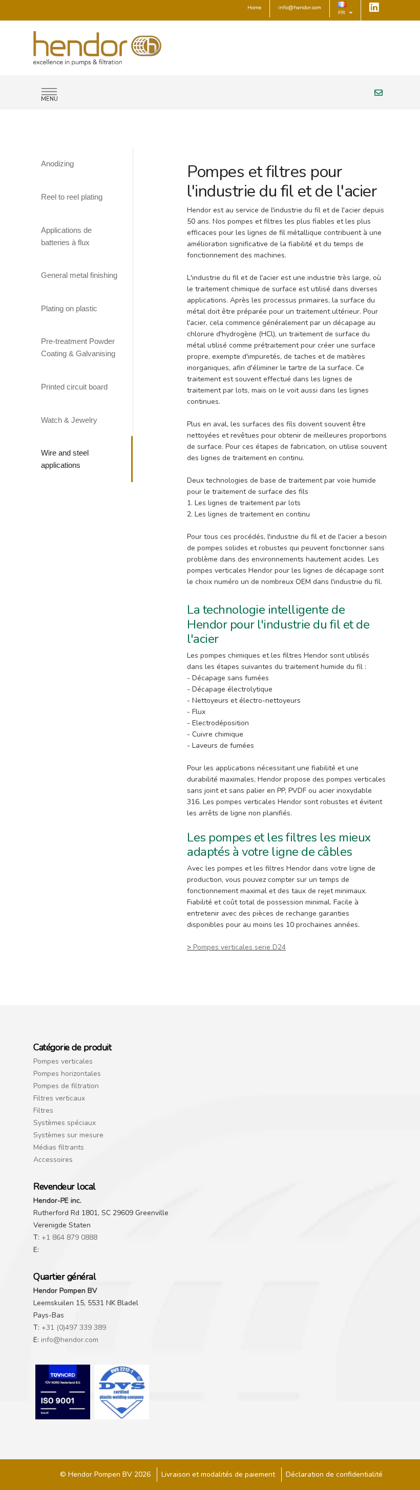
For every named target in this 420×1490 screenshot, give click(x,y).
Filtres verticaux (59, 1098)
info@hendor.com (69, 1340)
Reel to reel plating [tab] (71, 196)
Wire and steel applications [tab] (65, 458)
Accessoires (53, 1159)
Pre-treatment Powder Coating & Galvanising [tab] (78, 347)
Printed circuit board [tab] (74, 386)
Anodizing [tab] (57, 163)
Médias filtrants (58, 1147)
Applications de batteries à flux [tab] (66, 236)
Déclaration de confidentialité (334, 1474)
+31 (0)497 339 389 (73, 1327)
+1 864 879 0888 (69, 1237)
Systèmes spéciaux (64, 1123)
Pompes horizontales (67, 1073)
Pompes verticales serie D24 (239, 947)
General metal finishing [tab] (79, 275)
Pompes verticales (63, 1061)
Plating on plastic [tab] (69, 308)
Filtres (43, 1110)
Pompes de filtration (66, 1086)
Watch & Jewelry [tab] (69, 420)
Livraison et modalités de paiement (218, 1474)
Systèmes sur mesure (68, 1135)
